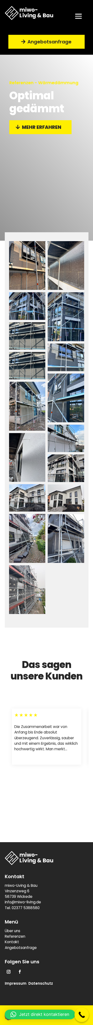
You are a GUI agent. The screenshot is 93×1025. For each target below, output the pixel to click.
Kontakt (12, 941)
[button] (40, 1014)
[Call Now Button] (81, 1014)
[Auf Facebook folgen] (20, 972)
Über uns (12, 930)
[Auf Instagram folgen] (8, 972)
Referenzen (15, 936)
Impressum (15, 983)
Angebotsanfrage (49, 41)
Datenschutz (40, 983)
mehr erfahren (41, 127)
